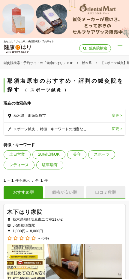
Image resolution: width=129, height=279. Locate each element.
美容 (77, 154)
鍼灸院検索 (98, 48)
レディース (19, 165)
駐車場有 (50, 165)
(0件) (45, 238)
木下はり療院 (25, 212)
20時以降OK (49, 154)
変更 (115, 115)
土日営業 (17, 154)
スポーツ (102, 154)
